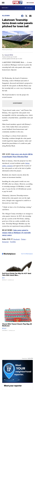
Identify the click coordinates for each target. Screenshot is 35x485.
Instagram (5, 242)
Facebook (16, 239)
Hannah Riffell (8, 55)
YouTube (13, 242)
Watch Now (30, 2)
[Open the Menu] (3, 2)
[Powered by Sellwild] (30, 358)
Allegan (6, 15)
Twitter (23, 239)
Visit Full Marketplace (27, 253)
